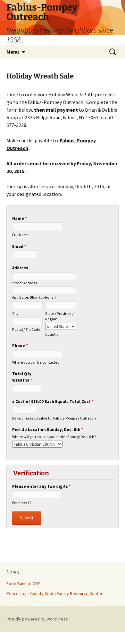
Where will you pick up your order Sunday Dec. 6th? (54, 436)
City (15, 313)
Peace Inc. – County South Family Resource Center (54, 593)
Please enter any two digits (41, 486)
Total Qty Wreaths (22, 377)
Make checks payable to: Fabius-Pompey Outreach (54, 418)
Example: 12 (21, 502)
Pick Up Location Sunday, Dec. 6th (47, 429)
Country (51, 334)
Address (20, 268)
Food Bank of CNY (23, 583)
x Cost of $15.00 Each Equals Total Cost (53, 401)
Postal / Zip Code (26, 329)
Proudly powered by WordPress (37, 619)
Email (19, 246)
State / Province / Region (59, 316)
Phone (20, 345)
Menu (12, 51)
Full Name (20, 234)
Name (19, 218)
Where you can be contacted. (36, 362)
